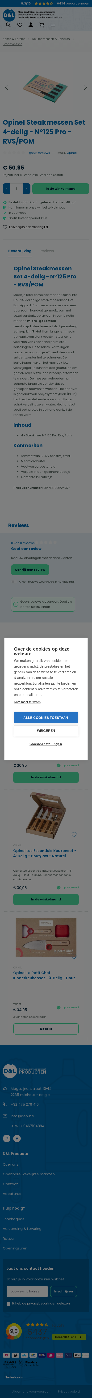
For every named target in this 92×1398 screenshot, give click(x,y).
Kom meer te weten (27, 702)
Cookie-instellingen (45, 744)
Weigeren (46, 731)
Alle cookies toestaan (45, 718)
